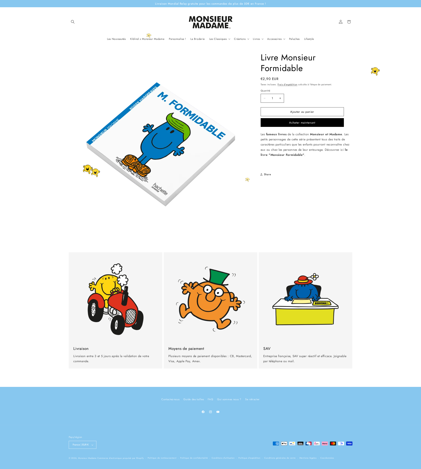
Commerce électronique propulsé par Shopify (120, 458)
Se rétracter (252, 399)
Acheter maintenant (302, 123)
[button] (73, 22)
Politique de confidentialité (194, 457)
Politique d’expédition (249, 457)
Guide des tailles (193, 399)
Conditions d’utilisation (223, 457)
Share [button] (267, 174)
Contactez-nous (170, 399)
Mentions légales (308, 457)
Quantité (265, 90)
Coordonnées (327, 457)
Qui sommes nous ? (229, 399)
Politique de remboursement (162, 457)
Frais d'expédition (287, 84)
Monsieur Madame (87, 458)
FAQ (210, 399)
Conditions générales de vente (280, 457)
